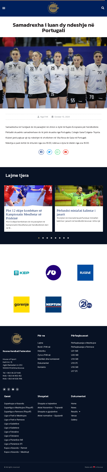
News (73, 407)
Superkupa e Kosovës (14, 403)
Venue (74, 415)
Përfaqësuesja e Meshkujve (83, 343)
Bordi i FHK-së (44, 347)
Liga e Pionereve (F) (13, 444)
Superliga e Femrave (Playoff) (17, 411)
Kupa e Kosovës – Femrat (15, 448)
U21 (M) (74, 351)
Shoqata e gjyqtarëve (47, 411)
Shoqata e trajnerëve (47, 403)
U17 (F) (74, 371)
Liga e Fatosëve (11, 432)
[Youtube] (12, 389)
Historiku (42, 351)
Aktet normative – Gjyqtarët (50, 415)
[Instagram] (17, 389)
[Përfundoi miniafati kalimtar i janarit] (79, 195)
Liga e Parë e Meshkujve (15, 415)
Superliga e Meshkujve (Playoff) (18, 407)
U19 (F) (74, 363)
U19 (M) (74, 359)
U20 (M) (74, 355)
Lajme (40, 343)
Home (73, 403)
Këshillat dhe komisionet (48, 359)
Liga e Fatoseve (11, 436)
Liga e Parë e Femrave (14, 419)
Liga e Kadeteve (11, 427)
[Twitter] (4, 389)
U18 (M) (74, 367)
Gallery (74, 419)
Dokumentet (43, 363)
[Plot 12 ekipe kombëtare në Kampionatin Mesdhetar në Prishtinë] (28, 195)
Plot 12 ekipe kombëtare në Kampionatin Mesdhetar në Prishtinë (24, 214)
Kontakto (42, 367)
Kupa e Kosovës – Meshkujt (16, 452)
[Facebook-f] (8, 389)
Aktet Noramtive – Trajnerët (50, 407)
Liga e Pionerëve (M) (13, 440)
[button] (3, 8)
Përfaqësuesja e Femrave (82, 347)
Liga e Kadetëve (11, 423)
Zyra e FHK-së (44, 355)
